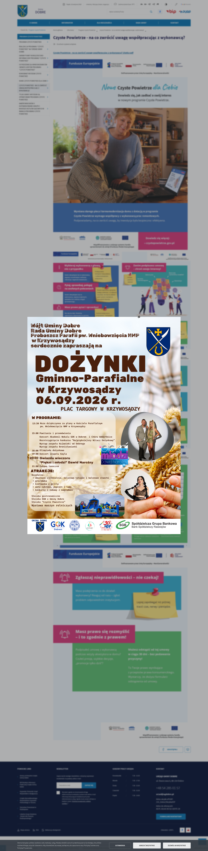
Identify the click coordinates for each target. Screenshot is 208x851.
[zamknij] (139, 317)
